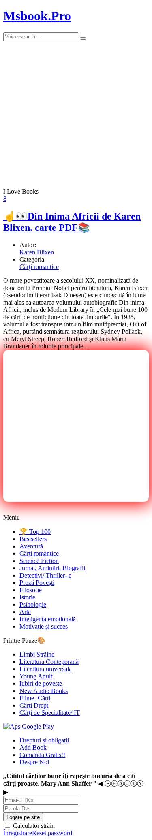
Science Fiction (39, 560)
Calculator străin (33, 825)
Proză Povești (36, 582)
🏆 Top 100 (35, 531)
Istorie (27, 597)
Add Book (33, 747)
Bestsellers (33, 538)
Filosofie (30, 589)
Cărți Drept (33, 705)
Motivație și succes (43, 626)
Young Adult (35, 676)
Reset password (52, 832)
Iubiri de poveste (40, 683)
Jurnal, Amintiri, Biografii (52, 568)
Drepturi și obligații (44, 740)
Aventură (31, 546)
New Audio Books (43, 690)
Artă (25, 611)
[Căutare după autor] (83, 38)
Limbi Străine (36, 654)
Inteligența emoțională (47, 619)
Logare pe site (23, 817)
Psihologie (32, 604)
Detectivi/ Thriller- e (45, 575)
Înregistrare (17, 832)
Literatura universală (45, 668)
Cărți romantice (39, 266)
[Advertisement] (76, 426)
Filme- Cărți (34, 698)
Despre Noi (34, 762)
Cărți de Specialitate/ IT (49, 712)
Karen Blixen (36, 252)
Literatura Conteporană (49, 661)
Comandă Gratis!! (42, 754)
